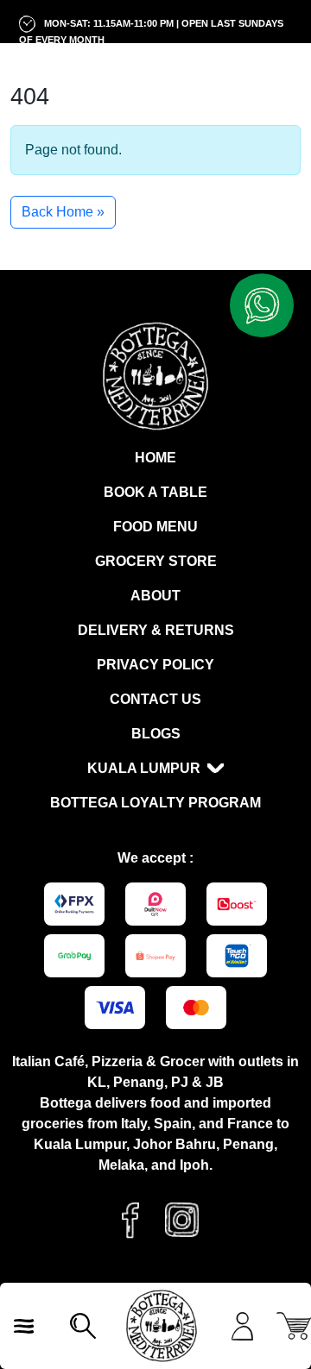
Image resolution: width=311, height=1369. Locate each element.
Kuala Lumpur (143, 768)
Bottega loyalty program (155, 802)
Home (155, 457)
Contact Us (155, 699)
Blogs (156, 733)
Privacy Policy (155, 664)
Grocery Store (156, 561)
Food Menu (155, 526)
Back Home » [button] (63, 211)
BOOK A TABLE (155, 492)
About (155, 595)
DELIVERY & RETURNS (156, 630)
